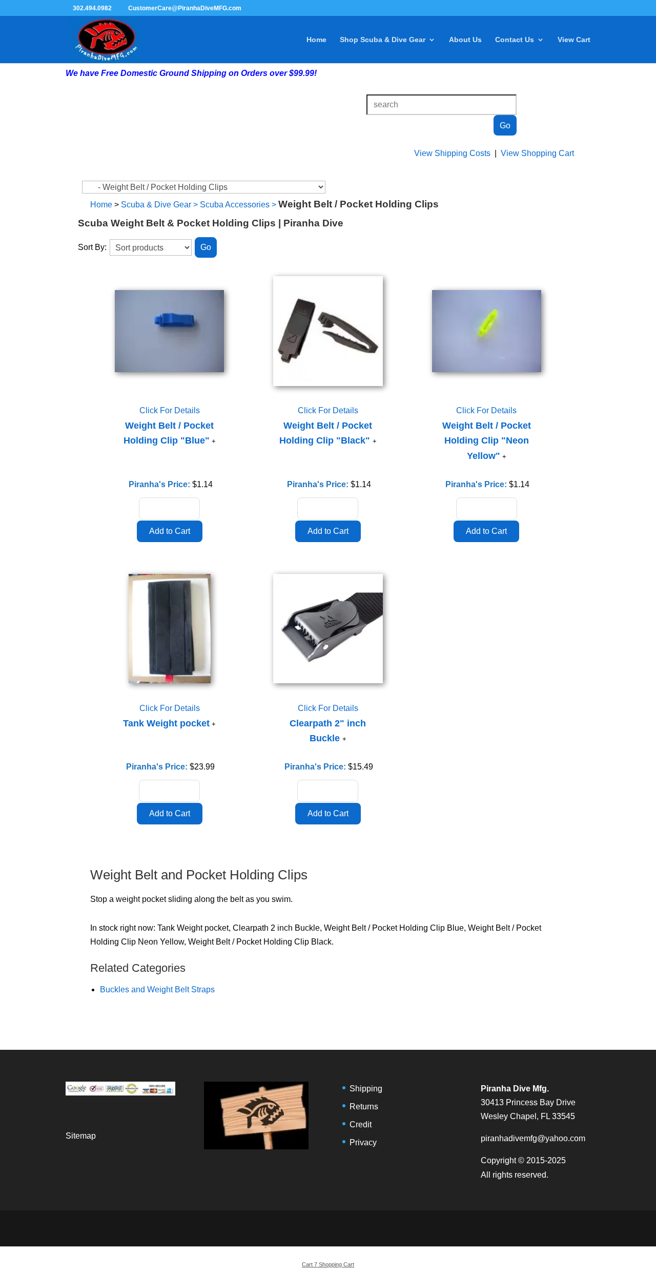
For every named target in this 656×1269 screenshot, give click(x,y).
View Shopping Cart (537, 153)
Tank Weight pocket (166, 723)
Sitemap (81, 1135)
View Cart (574, 40)
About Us (465, 40)
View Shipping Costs (452, 153)
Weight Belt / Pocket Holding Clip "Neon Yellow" (486, 440)
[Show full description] (214, 441)
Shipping (366, 1088)
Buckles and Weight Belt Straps (157, 989)
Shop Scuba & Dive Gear (382, 40)
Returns (364, 1106)
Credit (361, 1124)
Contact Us (514, 40)
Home (316, 40)
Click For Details (169, 410)
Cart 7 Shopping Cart (328, 1264)
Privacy (363, 1142)
